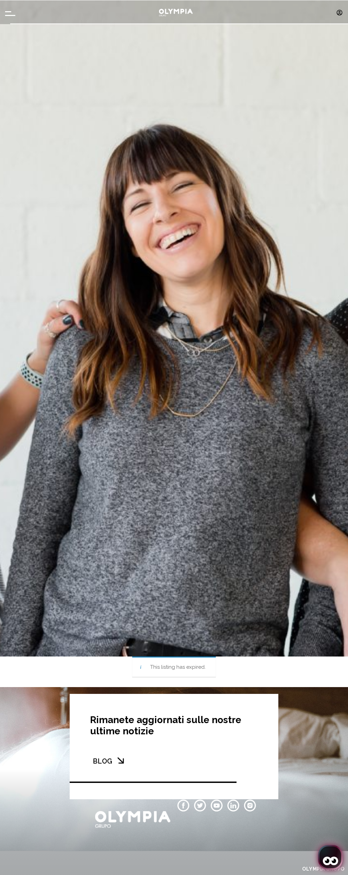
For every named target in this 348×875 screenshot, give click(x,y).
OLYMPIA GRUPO (323, 869)
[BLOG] (120, 760)
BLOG (102, 761)
